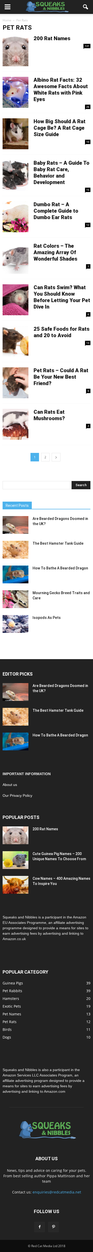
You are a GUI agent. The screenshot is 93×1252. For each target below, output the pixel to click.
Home (7, 20)
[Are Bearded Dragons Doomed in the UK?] (15, 525)
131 (87, 46)
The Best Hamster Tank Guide (58, 543)
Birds (7, 1029)
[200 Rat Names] (15, 835)
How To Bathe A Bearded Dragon (60, 568)
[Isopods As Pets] (15, 624)
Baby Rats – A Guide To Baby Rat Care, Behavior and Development (61, 172)
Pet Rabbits (12, 990)
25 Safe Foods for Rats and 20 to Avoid (61, 332)
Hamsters (11, 998)
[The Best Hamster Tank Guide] (15, 550)
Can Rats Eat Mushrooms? (49, 415)
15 (87, 190)
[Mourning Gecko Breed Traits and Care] (15, 599)
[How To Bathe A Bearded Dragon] (15, 574)
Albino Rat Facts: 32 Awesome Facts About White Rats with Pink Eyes (61, 89)
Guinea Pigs (13, 983)
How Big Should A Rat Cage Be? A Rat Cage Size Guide (60, 127)
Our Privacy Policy (17, 795)
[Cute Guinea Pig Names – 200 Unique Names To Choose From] (15, 860)
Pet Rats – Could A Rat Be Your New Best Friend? (61, 376)
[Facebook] (39, 1227)
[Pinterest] (53, 1227)
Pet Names (12, 1013)
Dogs (7, 1037)
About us (10, 785)
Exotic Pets (12, 1006)
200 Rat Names (52, 38)
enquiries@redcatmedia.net (57, 1192)
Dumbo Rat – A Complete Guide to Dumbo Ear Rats (56, 210)
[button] (86, 7)
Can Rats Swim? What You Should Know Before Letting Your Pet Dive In (62, 297)
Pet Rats (10, 1021)
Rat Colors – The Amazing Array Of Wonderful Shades (55, 252)
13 (87, 343)
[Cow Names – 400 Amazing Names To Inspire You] (15, 885)
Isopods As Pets (47, 618)
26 (87, 107)
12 (87, 225)
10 (87, 142)
